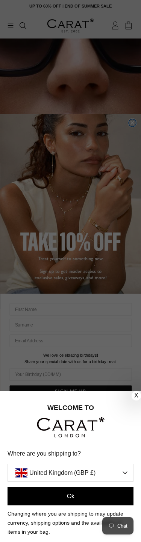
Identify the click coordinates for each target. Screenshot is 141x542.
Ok (70, 496)
